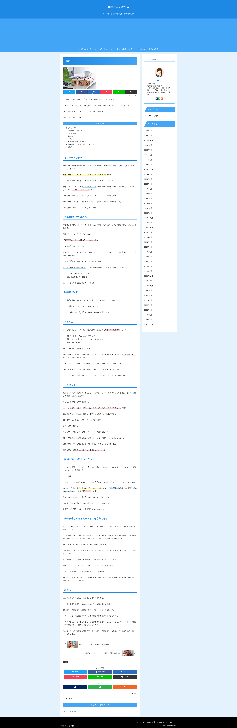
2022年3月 (159, 310)
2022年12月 (159, 276)
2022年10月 (159, 286)
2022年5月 (159, 300)
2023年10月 (159, 227)
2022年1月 (159, 320)
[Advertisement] (118, 32)
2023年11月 (159, 223)
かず (159, 81)
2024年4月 (159, 203)
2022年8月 (159, 295)
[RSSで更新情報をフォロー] (125, 687)
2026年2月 (159, 135)
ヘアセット (71, 139)
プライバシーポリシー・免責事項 (165, 722)
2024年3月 (159, 208)
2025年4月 (159, 160)
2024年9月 (159, 179)
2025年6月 (159, 155)
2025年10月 (159, 140)
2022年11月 (159, 281)
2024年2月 (159, 213)
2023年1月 (159, 271)
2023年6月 (159, 247)
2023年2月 (159, 266)
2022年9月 (159, 290)
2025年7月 (159, 150)
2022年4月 (159, 305)
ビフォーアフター (74, 128)
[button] (173, 60)
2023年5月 (159, 252)
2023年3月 (159, 261)
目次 (97, 124)
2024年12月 (159, 169)
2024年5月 (159, 198)
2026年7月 (159, 131)
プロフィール (140, 722)
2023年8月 (159, 237)
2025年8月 (159, 145)
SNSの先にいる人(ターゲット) (78, 141)
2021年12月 (159, 324)
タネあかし (71, 136)
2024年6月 (159, 194)
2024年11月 (159, 174)
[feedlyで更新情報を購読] (100, 687)
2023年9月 (159, 232)
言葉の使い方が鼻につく (76, 130)
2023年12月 (159, 218)
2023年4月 (159, 257)
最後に (70, 147)
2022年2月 (159, 315)
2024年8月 (159, 184)
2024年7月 (159, 189)
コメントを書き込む (100, 705)
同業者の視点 (72, 133)
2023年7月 (159, 242)
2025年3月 (159, 164)
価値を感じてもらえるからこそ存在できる (82, 144)
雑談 (66, 662)
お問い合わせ (149, 722)
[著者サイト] (75, 687)
